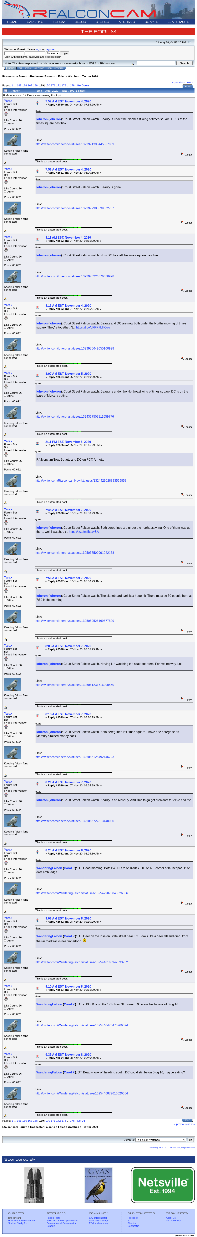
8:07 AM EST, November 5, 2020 (68, 373)
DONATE (151, 22)
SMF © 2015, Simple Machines (182, 1148)
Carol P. (69, 868)
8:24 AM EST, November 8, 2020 (68, 850)
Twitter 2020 (90, 76)
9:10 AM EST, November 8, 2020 (68, 986)
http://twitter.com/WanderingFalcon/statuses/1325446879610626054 (81, 1093)
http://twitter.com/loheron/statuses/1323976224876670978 (74, 276)
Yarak (8, 100)
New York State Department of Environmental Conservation (62, 1222)
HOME (12, 22)
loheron (42, 119)
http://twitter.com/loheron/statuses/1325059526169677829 (74, 620)
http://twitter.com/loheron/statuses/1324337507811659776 (74, 416)
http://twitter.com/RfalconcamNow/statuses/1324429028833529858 (80, 480)
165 (19, 85)
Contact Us (133, 1226)
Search (28, 68)
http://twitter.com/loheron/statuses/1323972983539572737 (74, 208)
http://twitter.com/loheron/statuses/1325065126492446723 (74, 757)
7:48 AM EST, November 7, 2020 (68, 510)
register (50, 49)
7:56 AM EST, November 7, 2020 (68, 578)
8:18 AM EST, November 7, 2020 (68, 714)
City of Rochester (98, 1218)
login (39, 49)
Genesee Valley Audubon (21, 1220)
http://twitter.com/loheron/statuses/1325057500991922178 (74, 552)
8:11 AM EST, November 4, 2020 (68, 237)
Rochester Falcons (42, 76)
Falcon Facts (53, 1218)
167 (30, 85)
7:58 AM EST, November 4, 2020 (68, 169)
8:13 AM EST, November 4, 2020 (68, 305)
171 (53, 85)
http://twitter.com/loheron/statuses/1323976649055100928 (74, 348)
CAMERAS (35, 22)
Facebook (133, 1218)
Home (11, 68)
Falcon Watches (68, 76)
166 (24, 85)
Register (59, 68)
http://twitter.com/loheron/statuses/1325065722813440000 (74, 821)
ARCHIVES (127, 22)
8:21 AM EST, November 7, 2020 (68, 782)
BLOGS (80, 22)
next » (189, 82)
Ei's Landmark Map (99, 1223)
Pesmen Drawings (98, 1220)
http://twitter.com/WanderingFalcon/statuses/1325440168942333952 (81, 962)
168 (35, 85)
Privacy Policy (173, 1220)
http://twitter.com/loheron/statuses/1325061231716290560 (74, 684)
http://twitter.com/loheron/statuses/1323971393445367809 (74, 144)
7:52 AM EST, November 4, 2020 (68, 101)
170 (47, 85)
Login (49, 68)
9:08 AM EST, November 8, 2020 (68, 918)
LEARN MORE (178, 22)
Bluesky (132, 1223)
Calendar (39, 68)
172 (58, 85)
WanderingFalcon (49, 868)
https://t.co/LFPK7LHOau (93, 327)
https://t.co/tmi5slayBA (84, 531)
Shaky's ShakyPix (17, 1223)
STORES (102, 22)
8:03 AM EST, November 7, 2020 (68, 646)
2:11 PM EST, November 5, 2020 (68, 441)
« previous (178, 82)
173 (64, 85)
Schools (51, 1226)
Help (20, 68)
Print (188, 86)
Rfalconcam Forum (14, 76)
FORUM (59, 22)
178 (72, 85)
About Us (171, 1218)
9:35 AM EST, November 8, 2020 (68, 1054)
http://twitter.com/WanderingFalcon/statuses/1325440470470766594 (81, 1025)
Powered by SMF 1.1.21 (158, 1148)
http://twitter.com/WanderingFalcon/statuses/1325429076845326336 (81, 893)
